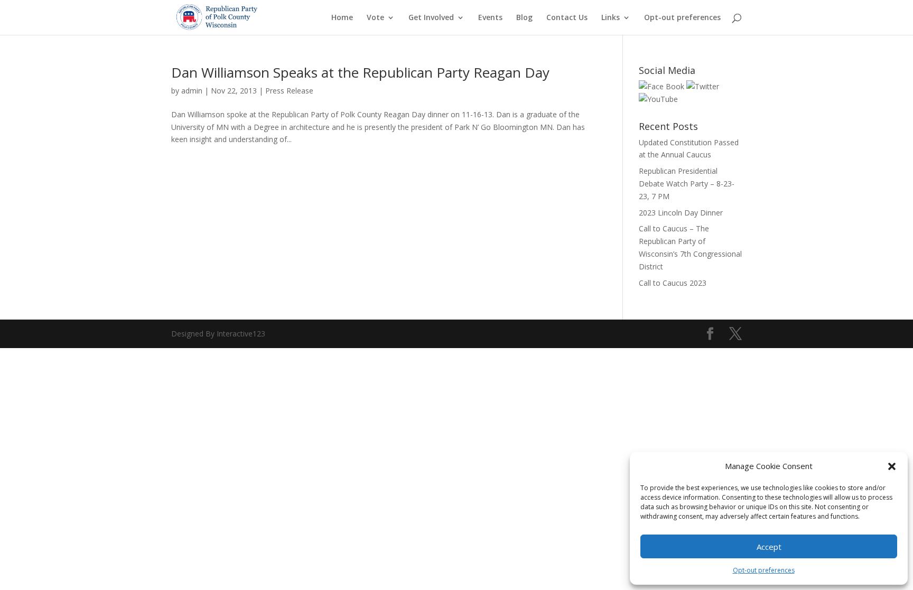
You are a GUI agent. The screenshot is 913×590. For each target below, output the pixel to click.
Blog (524, 18)
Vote (375, 18)
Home (342, 18)
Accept (769, 546)
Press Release (289, 91)
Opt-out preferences (764, 570)
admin (191, 91)
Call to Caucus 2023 (672, 283)
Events (490, 18)
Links (610, 18)
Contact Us (567, 18)
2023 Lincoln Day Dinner (681, 213)
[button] (892, 466)
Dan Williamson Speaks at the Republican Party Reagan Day (360, 72)
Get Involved (431, 18)
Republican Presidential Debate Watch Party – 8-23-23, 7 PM (686, 183)
